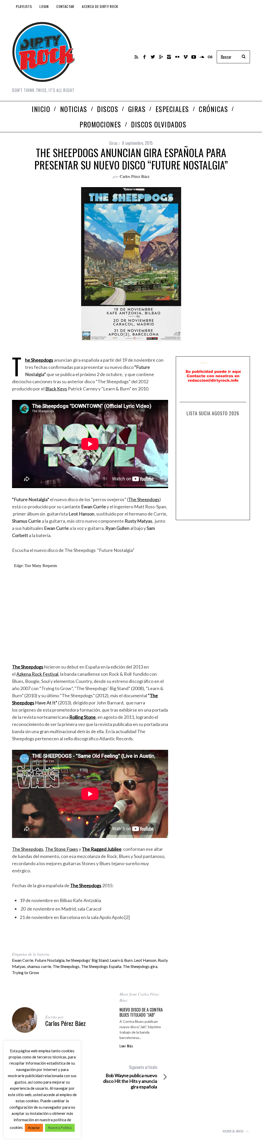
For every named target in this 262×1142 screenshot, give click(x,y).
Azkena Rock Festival (37, 674)
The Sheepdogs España (101, 966)
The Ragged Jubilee (102, 849)
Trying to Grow (25, 972)
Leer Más (126, 1046)
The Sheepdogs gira (140, 966)
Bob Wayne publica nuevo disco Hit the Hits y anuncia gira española (130, 1076)
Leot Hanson (145, 960)
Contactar (65, 6)
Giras (113, 143)
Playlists (24, 6)
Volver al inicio (233, 1131)
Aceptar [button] (34, 1128)
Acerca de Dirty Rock (100, 6)
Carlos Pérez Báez (134, 176)
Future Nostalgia (49, 960)
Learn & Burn (121, 960)
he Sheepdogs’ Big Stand (87, 960)
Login (44, 6)
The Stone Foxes (61, 849)
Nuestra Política (60, 1128)
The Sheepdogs (39, 360)
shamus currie (39, 966)
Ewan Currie (22, 960)
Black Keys (56, 388)
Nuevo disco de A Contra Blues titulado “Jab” (141, 1012)
